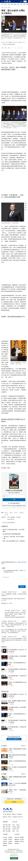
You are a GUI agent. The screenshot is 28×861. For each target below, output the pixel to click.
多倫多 (18, 826)
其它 (18, 831)
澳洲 (14, 831)
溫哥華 (14, 828)
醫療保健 (17, 839)
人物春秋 (10, 841)
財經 (7, 828)
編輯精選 (13, 517)
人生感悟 (5, 839)
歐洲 (18, 828)
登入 (25, 1)
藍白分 (16, 512)
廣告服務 (15, 816)
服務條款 (20, 814)
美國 (12, 4)
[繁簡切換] (21, 48)
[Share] (9, 653)
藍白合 (6, 512)
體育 (4, 831)
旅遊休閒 (17, 843)
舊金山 (18, 824)
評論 (18, 4)
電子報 (4, 814)
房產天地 (17, 837)
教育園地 (5, 843)
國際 (15, 4)
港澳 (9, 826)
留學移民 (22, 837)
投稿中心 (10, 816)
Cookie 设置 (14, 858)
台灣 (21, 4)
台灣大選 (21, 512)
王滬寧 (6, 514)
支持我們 (14, 801)
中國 (9, 4)
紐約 (14, 824)
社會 (7, 831)
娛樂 (9, 828)
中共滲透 (18, 517)
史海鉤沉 (5, 841)
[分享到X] (9, 48)
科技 (4, 828)
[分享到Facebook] (2, 48)
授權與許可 (14, 814)
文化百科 (5, 837)
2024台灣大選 (10, 519)
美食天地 (22, 841)
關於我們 (9, 814)
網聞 (9, 831)
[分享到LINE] (5, 48)
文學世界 (10, 839)
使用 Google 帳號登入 (15, 503)
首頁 (2, 4)
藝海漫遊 (5, 845)
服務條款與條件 (19, 505)
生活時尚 (22, 839)
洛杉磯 (14, 826)
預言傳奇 (10, 843)
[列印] (15, 48)
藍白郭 (11, 512)
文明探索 (10, 837)
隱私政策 (5, 816)
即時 (5, 4)
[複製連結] (12, 48)
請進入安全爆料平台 (14, 739)
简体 (21, 1)
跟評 (24, 592)
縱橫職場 (17, 841)
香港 (24, 4)
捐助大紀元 (20, 816)
